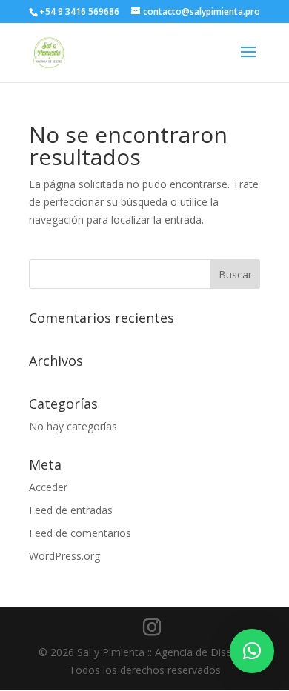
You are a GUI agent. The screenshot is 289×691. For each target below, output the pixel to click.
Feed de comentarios (80, 533)
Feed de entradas (71, 510)
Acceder (48, 487)
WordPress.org (64, 556)
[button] (252, 651)
